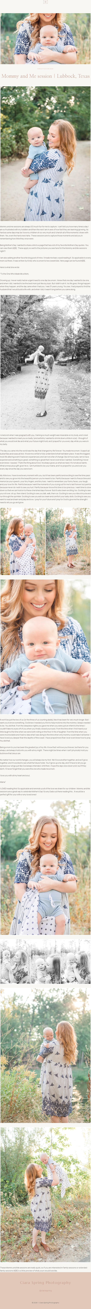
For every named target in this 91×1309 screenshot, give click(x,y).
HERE (15, 248)
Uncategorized (45, 69)
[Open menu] (45, 2)
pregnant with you (26, 435)
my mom (47, 283)
